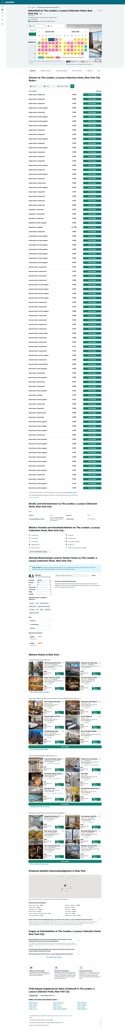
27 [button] (60, 50)
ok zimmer (31, 603)
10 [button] (49, 43)
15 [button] (42, 46)
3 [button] (49, 39)
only (37, 609)
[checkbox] (36, 638)
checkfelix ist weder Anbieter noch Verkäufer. (41, 1020)
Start (29, 7)
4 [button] (53, 39)
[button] (2, 2)
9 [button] (46, 43)
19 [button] (56, 46)
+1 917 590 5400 (32, 19)
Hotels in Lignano (33, 1002)
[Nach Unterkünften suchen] (2, 9)
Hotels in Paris (56, 1005)
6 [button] (68, 43)
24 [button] (49, 50)
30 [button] (46, 53)
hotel (37, 603)
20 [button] (60, 46)
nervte (41, 609)
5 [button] (56, 39)
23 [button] (46, 50)
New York (33, 7)
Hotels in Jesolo (33, 1005)
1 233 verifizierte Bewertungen (47, 21)
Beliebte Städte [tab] (34, 995)
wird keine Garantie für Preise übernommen (63, 1015)
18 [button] (53, 46)
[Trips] (2, 19)
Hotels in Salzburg (81, 1005)
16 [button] (46, 46)
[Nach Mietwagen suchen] (2, 12)
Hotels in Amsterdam (58, 1002)
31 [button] (82, 53)
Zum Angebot (58, 673)
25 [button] (53, 50)
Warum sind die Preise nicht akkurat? (39, 1025)
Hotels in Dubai (81, 1007)
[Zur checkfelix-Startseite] (9, 2)
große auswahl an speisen (44, 606)
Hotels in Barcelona (82, 1009)
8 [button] (42, 43)
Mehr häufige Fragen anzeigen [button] (54, 957)
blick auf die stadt (44, 603)
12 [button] (56, 43)
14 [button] (39, 46)
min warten (32, 609)
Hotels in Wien (32, 1007)
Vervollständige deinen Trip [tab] (47, 995)
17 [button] (49, 46)
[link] (39, 692)
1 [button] (42, 39)
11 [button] (53, 43)
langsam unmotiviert (34, 612)
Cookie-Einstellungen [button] (34, 497)
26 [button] (56, 50)
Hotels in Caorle (33, 1009)
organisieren (47, 609)
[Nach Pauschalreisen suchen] (2, 15)
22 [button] (42, 50)
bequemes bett (32, 606)
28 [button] (39, 53)
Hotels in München (82, 1002)
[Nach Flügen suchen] (2, 6)
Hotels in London (57, 1007)
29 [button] (42, 53)
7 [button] (39, 43)
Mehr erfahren (73, 492)
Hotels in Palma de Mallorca (60, 1009)
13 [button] (60, 43)
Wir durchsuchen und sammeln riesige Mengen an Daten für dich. (47, 1022)
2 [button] (46, 39)
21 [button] (39, 50)
